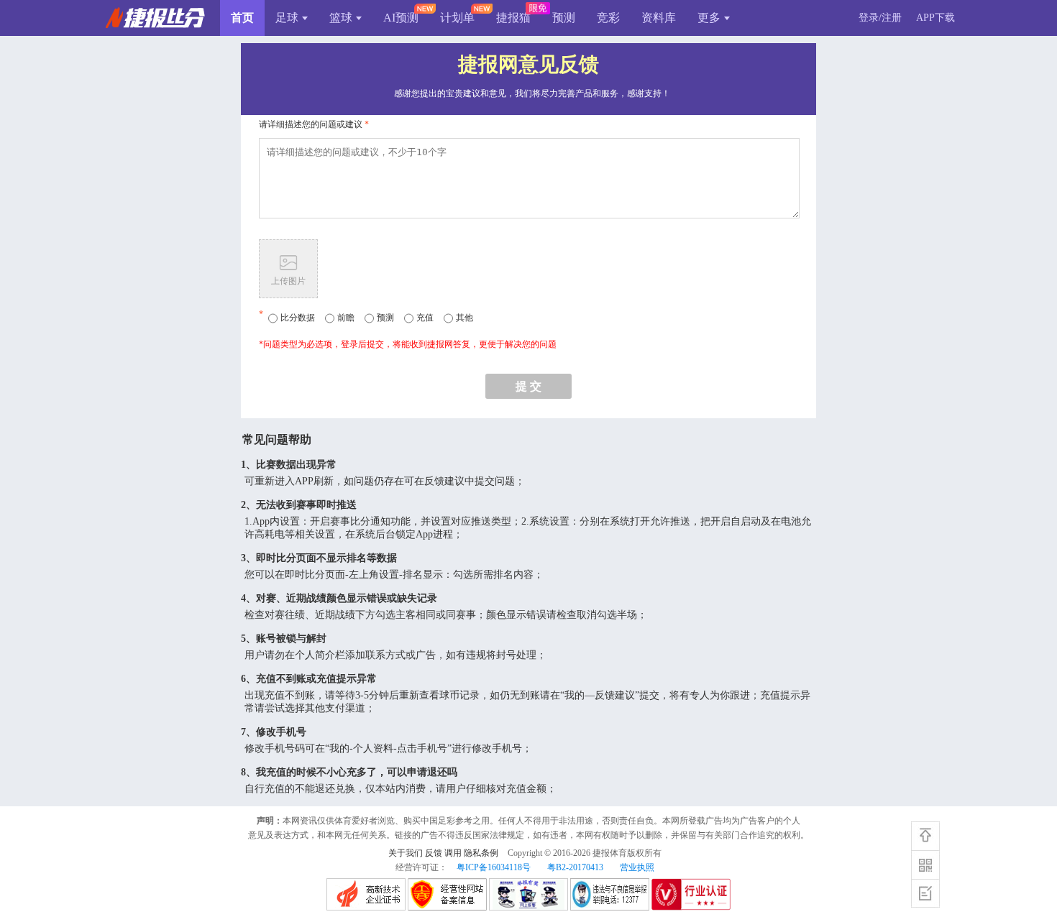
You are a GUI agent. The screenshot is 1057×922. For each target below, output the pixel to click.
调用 (453, 853)
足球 (286, 17)
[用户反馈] (925, 893)
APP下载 (935, 17)
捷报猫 (513, 17)
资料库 (658, 17)
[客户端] (925, 864)
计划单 (457, 17)
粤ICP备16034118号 (494, 867)
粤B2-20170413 (575, 867)
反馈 (433, 853)
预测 (563, 17)
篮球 (340, 17)
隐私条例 (481, 853)
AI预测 (400, 17)
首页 (242, 17)
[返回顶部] (925, 835)
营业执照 (637, 867)
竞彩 (608, 17)
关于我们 (405, 853)
